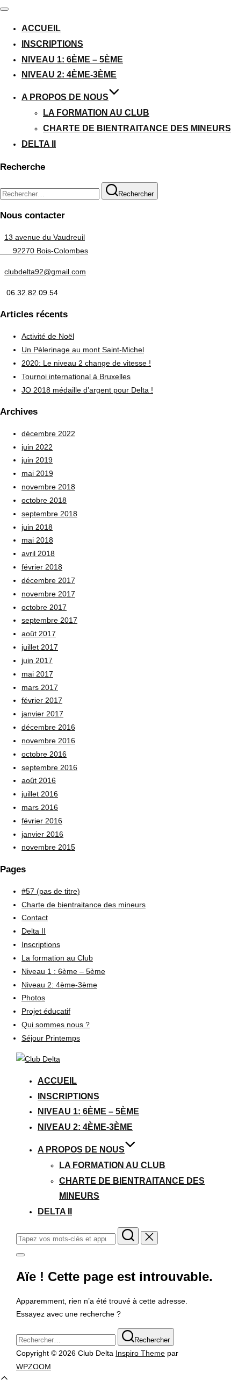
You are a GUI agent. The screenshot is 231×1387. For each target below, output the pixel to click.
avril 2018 (38, 553)
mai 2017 (37, 674)
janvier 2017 (42, 713)
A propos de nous (65, 97)
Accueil (41, 28)
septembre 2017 (49, 620)
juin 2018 (37, 527)
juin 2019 (37, 460)
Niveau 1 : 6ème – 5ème (63, 971)
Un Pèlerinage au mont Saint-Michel (82, 349)
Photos (33, 997)
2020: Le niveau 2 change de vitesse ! (86, 363)
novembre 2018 (48, 486)
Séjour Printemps (50, 1038)
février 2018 (41, 567)
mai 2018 (37, 540)
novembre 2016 (48, 740)
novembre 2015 (48, 847)
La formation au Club (96, 112)
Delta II (38, 143)
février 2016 (41, 820)
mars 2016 (39, 807)
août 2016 (38, 780)
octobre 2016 (44, 754)
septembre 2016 (49, 767)
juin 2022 (37, 447)
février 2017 (41, 700)
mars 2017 (39, 687)
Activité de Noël (47, 336)
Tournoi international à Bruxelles (76, 376)
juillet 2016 (39, 793)
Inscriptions (52, 43)
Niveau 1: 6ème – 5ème (72, 59)
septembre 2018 (49, 513)
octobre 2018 (44, 500)
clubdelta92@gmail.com (45, 271)
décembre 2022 (48, 433)
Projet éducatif (45, 1011)
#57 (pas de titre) (50, 891)
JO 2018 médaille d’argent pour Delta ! (87, 390)
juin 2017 (37, 660)
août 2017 (38, 633)
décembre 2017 (48, 580)
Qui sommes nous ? (55, 1024)
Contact (34, 917)
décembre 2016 (48, 727)
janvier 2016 (42, 834)
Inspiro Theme (140, 1353)
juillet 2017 (39, 647)
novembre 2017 (48, 593)
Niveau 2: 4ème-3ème (69, 74)
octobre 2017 (44, 607)
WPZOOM (33, 1366)
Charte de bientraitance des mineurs (137, 128)
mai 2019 (37, 473)
